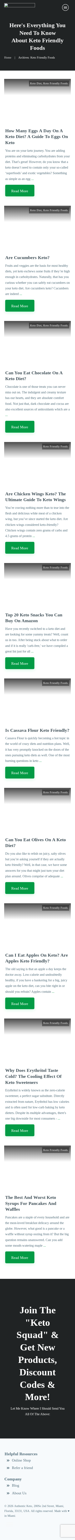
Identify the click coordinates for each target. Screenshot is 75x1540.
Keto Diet (36, 83)
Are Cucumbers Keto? (27, 257)
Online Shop (21, 1460)
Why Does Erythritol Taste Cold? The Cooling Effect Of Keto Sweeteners (33, 1076)
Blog (15, 1485)
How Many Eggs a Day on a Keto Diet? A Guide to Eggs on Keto (36, 136)
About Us (19, 1493)
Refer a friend (22, 1468)
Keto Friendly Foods (55, 83)
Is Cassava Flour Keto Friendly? (37, 730)
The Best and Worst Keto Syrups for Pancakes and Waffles (30, 1203)
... (32, 179)
